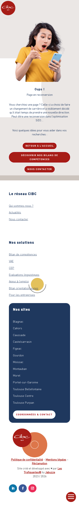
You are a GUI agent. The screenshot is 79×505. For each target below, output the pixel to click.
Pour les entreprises (22, 294)
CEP (11, 267)
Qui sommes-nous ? (21, 205)
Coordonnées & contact (34, 414)
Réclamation (39, 463)
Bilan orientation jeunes (23, 288)
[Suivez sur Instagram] (32, 488)
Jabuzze (50, 472)
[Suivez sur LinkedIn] (13, 488)
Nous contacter (39, 169)
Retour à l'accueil (40, 145)
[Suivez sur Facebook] (23, 488)
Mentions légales (56, 459)
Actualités (15, 212)
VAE (11, 261)
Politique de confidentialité (27, 459)
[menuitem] (71, 497)
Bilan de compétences (23, 254)
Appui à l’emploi (19, 281)
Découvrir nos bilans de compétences (39, 157)
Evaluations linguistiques (24, 274)
